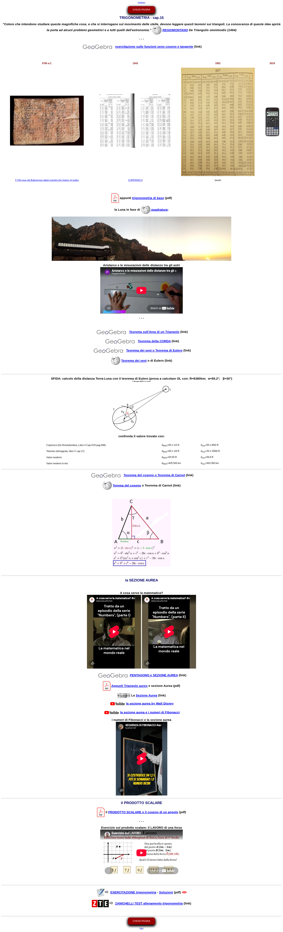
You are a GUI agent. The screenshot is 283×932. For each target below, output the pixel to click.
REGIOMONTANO (175, 30)
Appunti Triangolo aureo (129, 686)
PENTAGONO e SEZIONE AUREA (154, 675)
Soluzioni (166, 892)
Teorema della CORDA (154, 341)
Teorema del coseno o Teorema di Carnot (154, 475)
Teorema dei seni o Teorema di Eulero (154, 350)
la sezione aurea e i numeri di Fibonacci (150, 712)
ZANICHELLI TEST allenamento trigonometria (149, 903)
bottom (141, 2)
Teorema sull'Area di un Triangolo (154, 332)
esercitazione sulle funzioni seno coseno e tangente (154, 46)
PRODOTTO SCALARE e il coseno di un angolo (143, 812)
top (141, 928)
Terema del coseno (127, 485)
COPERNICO (135, 180)
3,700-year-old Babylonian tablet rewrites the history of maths (47, 180)
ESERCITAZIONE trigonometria (133, 892)
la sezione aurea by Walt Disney (150, 703)
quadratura (159, 209)
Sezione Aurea (146, 695)
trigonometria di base (148, 198)
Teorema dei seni (134, 360)
